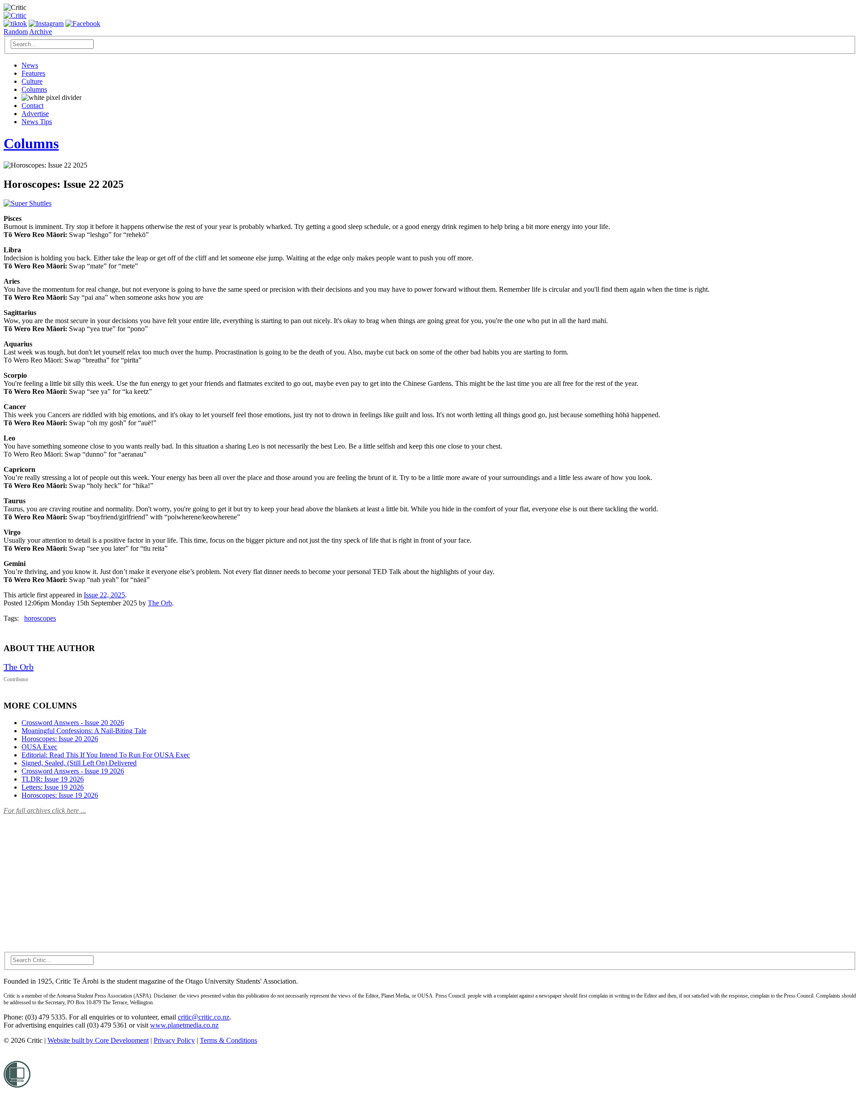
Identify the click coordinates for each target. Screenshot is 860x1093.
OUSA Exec (39, 747)
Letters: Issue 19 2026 (53, 787)
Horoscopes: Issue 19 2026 (60, 795)
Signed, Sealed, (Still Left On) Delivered (79, 763)
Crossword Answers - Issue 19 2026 (73, 771)
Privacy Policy (174, 1040)
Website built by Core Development (98, 1040)
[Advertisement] (71, 878)
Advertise (35, 113)
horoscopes (40, 618)
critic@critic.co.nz (203, 1017)
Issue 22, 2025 (104, 595)
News (30, 65)
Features (33, 73)
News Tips (37, 121)
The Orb (160, 603)
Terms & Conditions (228, 1040)
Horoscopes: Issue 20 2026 (60, 739)
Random (16, 31)
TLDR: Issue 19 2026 (53, 779)
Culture (32, 81)
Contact (32, 105)
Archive (40, 31)
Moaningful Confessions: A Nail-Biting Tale (84, 730)
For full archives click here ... (45, 810)
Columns (34, 89)
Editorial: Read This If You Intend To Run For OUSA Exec (106, 755)
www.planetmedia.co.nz (184, 1025)
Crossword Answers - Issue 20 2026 (73, 722)
